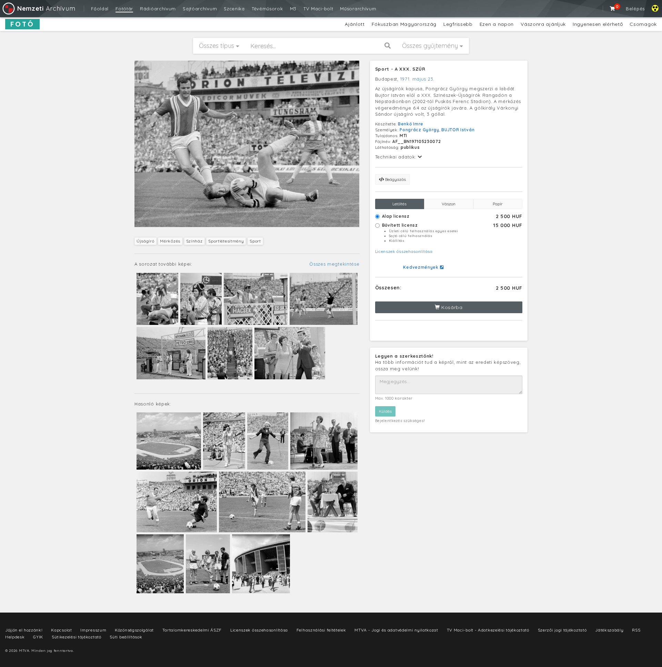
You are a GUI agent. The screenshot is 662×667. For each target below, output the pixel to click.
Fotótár (124, 8)
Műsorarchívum (358, 8)
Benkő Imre (410, 123)
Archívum (46, 8)
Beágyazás (395, 179)
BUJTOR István (457, 129)
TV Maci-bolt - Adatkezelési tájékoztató (488, 630)
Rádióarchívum (158, 8)
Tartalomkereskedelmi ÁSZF (192, 630)
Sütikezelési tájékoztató (76, 636)
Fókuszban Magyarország (404, 24)
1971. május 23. (417, 79)
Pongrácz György (419, 129)
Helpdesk (15, 636)
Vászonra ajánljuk (543, 24)
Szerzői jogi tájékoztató (562, 630)
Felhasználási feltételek (321, 630)
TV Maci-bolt (318, 8)
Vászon (448, 203)
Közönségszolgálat (134, 630)
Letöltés (399, 203)
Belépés (635, 8)
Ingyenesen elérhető (598, 24)
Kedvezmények (421, 267)
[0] (612, 8)
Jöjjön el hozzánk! (24, 630)
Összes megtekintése (334, 264)
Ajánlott (355, 24)
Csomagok (643, 24)
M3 (293, 8)
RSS (636, 630)
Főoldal (100, 8)
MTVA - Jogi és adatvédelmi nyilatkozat (396, 630)
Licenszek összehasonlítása (404, 251)
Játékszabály (609, 630)
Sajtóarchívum (200, 8)
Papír (498, 203)
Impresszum (93, 630)
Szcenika (234, 8)
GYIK (38, 636)
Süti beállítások (126, 636)
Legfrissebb (458, 24)
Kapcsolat (61, 630)
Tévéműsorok (267, 8)
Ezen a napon (497, 24)
